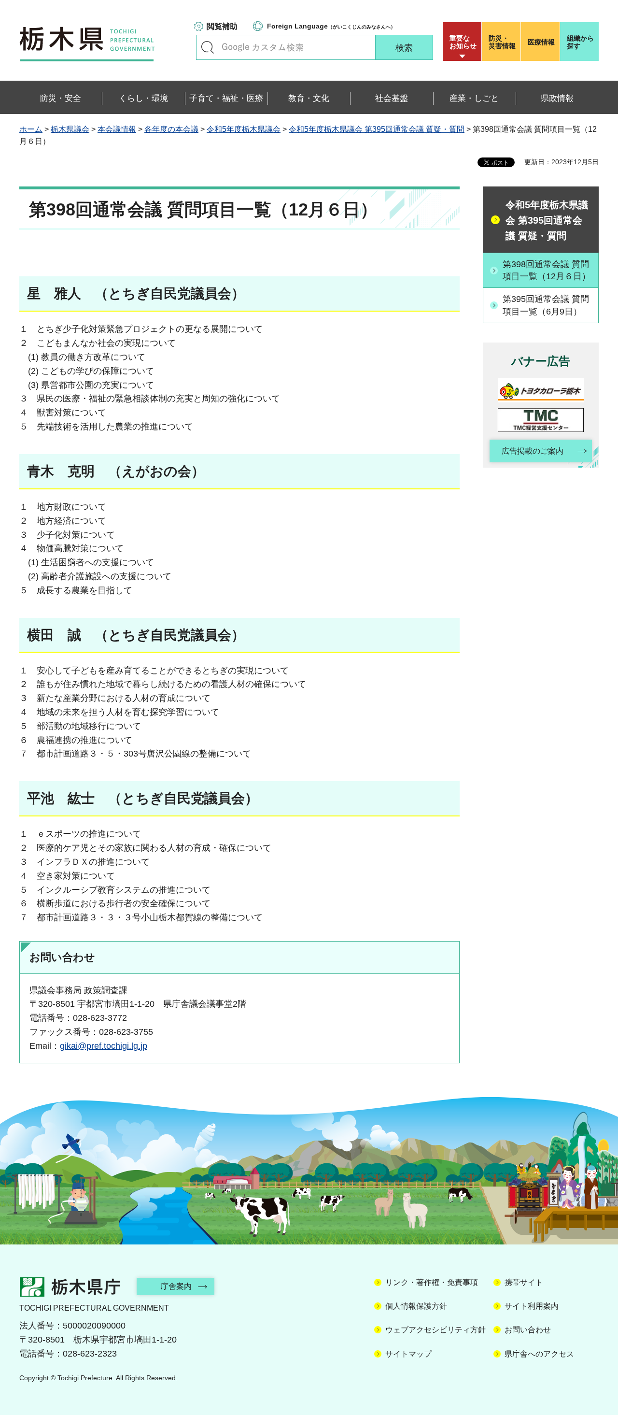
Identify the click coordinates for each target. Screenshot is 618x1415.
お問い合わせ (528, 1330)
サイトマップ (408, 1354)
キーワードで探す (207, 47)
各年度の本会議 (171, 129)
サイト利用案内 (532, 1306)
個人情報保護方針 (416, 1306)
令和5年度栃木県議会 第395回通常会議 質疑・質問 (376, 129)
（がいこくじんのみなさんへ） (331, 26)
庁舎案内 (176, 1286)
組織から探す (580, 42)
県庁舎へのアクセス (539, 1354)
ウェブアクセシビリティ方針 (435, 1330)
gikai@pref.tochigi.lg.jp (103, 1046)
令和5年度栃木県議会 (244, 129)
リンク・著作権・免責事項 (431, 1282)
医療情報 (541, 42)
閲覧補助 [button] (222, 26)
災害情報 (502, 42)
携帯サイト (524, 1282)
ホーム (30, 129)
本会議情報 (117, 129)
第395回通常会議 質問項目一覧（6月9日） (546, 305)
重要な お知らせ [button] (463, 42)
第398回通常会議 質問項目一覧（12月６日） (546, 270)
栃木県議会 (70, 129)
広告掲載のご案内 (532, 451)
